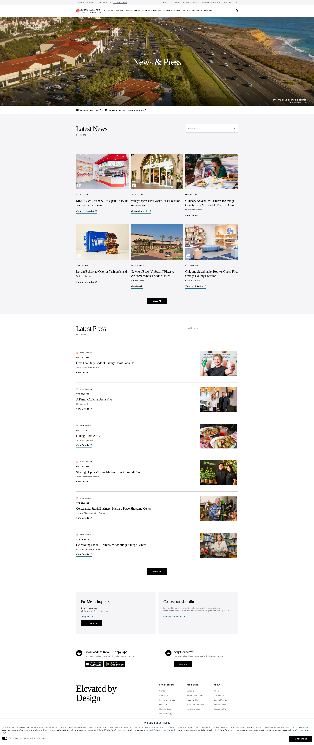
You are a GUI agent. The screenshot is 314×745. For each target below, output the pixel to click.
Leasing (176, 2)
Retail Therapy (165, 713)
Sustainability (220, 709)
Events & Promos (151, 11)
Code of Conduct (221, 700)
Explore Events (120, 2)
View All (157, 301)
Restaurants (133, 11)
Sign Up (183, 664)
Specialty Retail (194, 700)
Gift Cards (163, 704)
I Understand (300, 739)
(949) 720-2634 (88, 617)
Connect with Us (173, 617)
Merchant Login (230, 2)
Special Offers (191, 11)
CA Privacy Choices (303, 730)
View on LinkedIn (85, 211)
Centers (108, 11)
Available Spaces (190, 2)
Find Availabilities (195, 695)
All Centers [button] (193, 128)
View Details (191, 215)
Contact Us (91, 623)
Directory (163, 695)
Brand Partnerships (211, 2)
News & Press (220, 704)
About (166, 2)
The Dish (208, 11)
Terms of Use (151, 730)
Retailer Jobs (165, 709)
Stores (119, 11)
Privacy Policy (167, 730)
